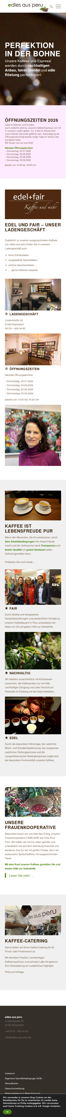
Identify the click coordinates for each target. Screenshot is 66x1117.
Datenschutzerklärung (14, 1088)
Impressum (10, 1073)
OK (7, 1112)
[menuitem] (50, 6)
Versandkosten (11, 1083)
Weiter (54, 505)
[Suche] (50, 6)
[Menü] (57, 6)
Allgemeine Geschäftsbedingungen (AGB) (23, 1078)
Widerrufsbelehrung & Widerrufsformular (22, 1093)
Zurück (11, 505)
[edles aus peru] (27, 6)
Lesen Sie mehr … (21, 875)
